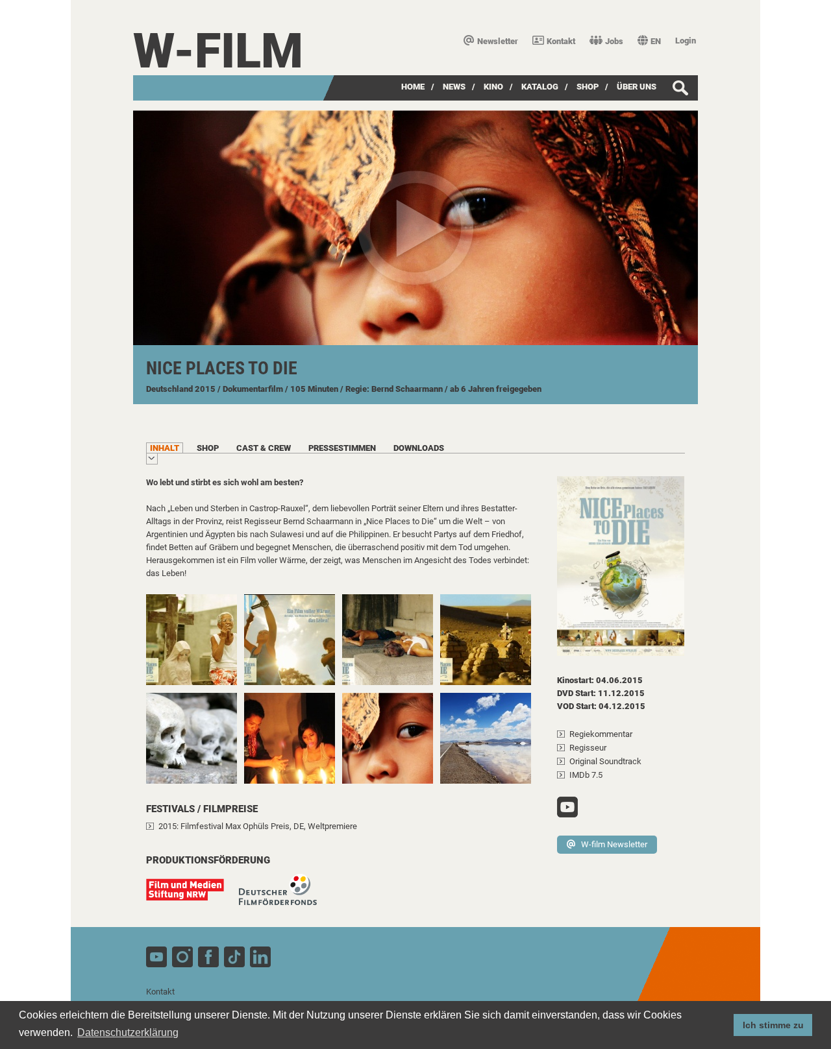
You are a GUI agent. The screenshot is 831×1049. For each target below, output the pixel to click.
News (454, 86)
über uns (636, 86)
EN (656, 41)
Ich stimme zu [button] (773, 1025)
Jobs (614, 41)
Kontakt (561, 41)
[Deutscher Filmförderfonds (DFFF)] (284, 896)
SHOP (588, 86)
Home (413, 86)
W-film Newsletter (614, 844)
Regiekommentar (600, 734)
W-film (218, 51)
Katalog (539, 86)
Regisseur (587, 748)
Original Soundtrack (605, 761)
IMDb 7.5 (585, 775)
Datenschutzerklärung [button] (128, 1032)
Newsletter (497, 41)
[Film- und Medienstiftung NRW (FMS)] (191, 896)
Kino (493, 86)
